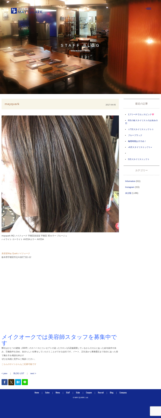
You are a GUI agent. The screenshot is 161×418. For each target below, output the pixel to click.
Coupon (89, 392)
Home (37, 392)
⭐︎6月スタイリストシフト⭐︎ (140, 147)
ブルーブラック (135, 135)
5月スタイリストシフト (139, 159)
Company (123, 392)
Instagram (129, 187)
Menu (58, 392)
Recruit (101, 392)
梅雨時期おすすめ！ (137, 141)
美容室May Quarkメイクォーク (16, 253)
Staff (68, 392)
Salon (47, 392)
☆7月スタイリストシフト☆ (141, 129)
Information (130, 181)
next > (33, 373)
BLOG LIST (19, 373)
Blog (111, 392)
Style (78, 392)
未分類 (128, 193)
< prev (4, 373)
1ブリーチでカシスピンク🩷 (141, 114)
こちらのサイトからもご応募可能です (19, 364)
